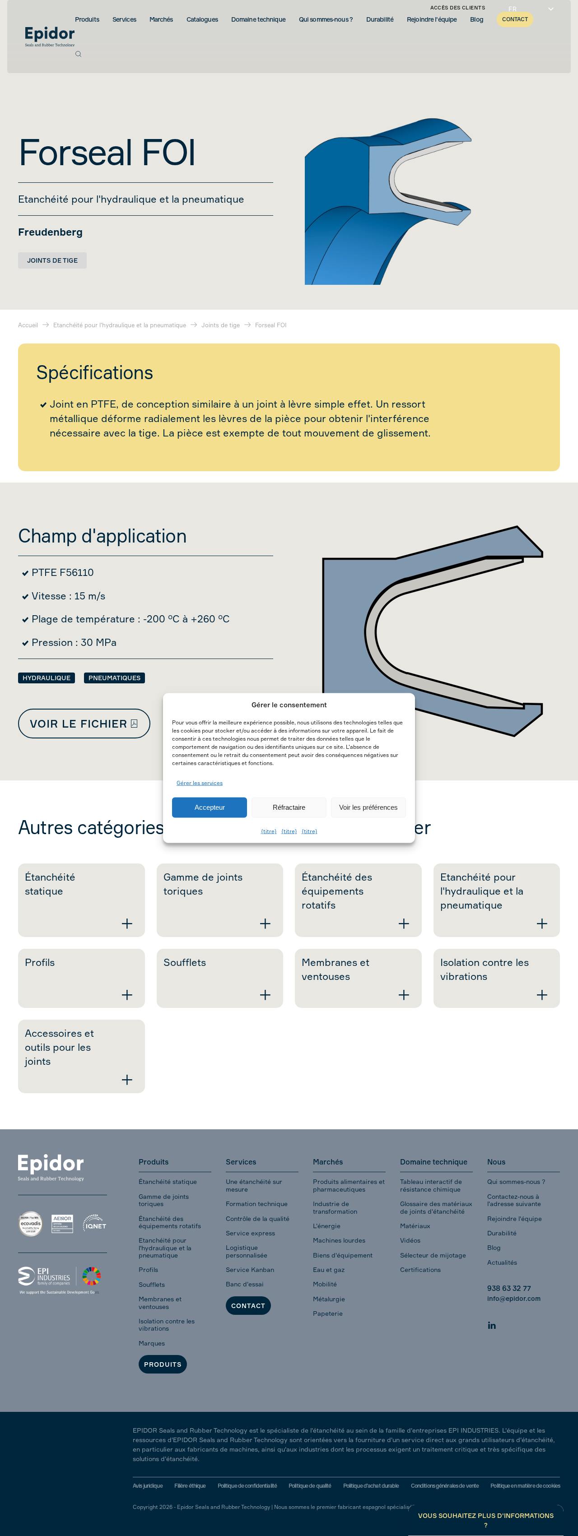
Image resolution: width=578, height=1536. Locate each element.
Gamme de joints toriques (164, 1200)
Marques (152, 1343)
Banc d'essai (245, 1284)
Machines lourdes (339, 1240)
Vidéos (410, 1240)
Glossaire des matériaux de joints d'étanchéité (436, 1207)
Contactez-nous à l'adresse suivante (514, 1200)
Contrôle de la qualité (257, 1218)
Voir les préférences (368, 807)
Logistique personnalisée (246, 1251)
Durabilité (502, 1233)
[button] (78, 53)
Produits (163, 1364)
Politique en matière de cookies (525, 1485)
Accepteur (210, 807)
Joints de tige (52, 260)
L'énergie (326, 1226)
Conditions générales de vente (445, 1485)
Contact (248, 1305)
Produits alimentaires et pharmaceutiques (349, 1185)
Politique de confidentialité (247, 1485)
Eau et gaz (329, 1269)
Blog (494, 1247)
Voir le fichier (78, 723)
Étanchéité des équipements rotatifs (170, 1222)
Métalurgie (329, 1299)
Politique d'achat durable (371, 1485)
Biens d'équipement (343, 1255)
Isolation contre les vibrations (167, 1324)
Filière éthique (190, 1485)
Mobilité (325, 1284)
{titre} (269, 830)
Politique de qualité (310, 1485)
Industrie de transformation (335, 1207)
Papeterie (328, 1313)
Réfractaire (289, 807)
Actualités (502, 1262)
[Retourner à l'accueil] (50, 36)
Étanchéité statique (168, 1181)
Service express (250, 1233)
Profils (148, 1269)
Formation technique (257, 1203)
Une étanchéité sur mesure (254, 1185)
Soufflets (152, 1284)
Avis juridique (148, 1485)
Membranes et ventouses (160, 1302)
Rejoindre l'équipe (514, 1218)
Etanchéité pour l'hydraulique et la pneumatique (165, 1247)
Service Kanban (250, 1269)
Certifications (420, 1269)
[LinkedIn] (491, 1324)
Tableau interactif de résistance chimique (431, 1185)
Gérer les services (200, 783)
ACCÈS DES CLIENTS (457, 8)
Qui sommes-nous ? (516, 1181)
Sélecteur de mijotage (433, 1255)
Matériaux (415, 1226)
